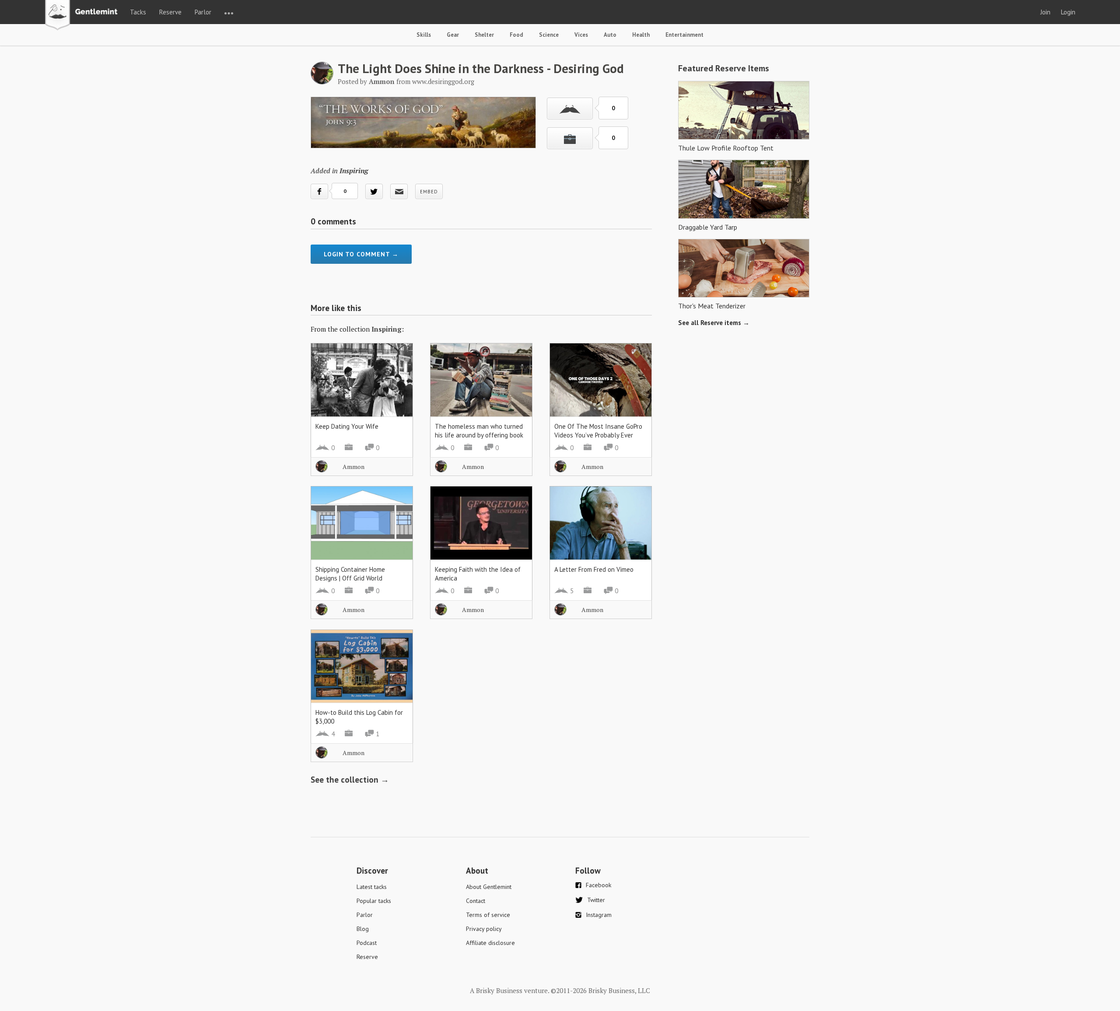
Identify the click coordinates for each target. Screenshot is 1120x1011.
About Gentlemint (488, 887)
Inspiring (354, 170)
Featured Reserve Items (723, 68)
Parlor (203, 12)
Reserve (170, 12)
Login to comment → (361, 254)
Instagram (599, 915)
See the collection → (350, 779)
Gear (453, 34)
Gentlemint (84, 15)
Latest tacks (372, 887)
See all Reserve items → (713, 322)
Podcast (367, 943)
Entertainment (684, 34)
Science (549, 34)
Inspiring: (387, 329)
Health (641, 34)
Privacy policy (484, 929)
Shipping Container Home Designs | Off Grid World (350, 573)
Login (1068, 12)
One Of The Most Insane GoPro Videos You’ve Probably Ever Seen (598, 435)
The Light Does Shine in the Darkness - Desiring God (481, 68)
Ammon (353, 466)
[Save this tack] (570, 138)
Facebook (598, 885)
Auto (610, 34)
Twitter (596, 900)
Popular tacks (374, 901)
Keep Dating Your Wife (346, 426)
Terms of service (488, 915)
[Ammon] (322, 82)
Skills (423, 34)
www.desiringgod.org (443, 81)
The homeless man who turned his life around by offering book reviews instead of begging (479, 435)
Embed (429, 192)
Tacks (138, 12)
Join (1045, 12)
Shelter (484, 34)
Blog (363, 929)
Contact (475, 901)
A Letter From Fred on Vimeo (594, 569)
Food (516, 34)
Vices (581, 34)
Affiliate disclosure (490, 943)
